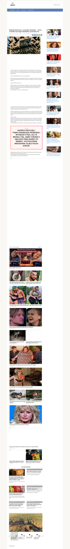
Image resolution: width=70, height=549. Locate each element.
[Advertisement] (35, 19)
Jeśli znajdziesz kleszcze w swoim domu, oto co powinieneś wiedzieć (34, 472)
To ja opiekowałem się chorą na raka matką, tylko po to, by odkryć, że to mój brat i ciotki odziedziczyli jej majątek (54, 154)
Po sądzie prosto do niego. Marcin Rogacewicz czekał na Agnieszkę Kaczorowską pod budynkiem (16, 504)
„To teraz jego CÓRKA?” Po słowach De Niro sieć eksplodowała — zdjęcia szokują (54, 87)
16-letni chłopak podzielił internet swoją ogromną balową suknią (16, 494)
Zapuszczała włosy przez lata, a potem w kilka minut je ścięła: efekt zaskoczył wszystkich (34, 504)
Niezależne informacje (29, 33)
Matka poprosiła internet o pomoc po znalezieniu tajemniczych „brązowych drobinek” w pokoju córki (34, 489)
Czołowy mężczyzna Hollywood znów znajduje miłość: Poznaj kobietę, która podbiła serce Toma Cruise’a (53, 62)
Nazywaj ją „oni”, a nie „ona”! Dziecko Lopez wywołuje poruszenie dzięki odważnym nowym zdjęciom (53, 113)
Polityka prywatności (57, 4)
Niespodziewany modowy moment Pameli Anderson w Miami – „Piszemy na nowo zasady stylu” (53, 74)
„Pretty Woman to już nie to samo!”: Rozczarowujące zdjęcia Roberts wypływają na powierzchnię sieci (53, 49)
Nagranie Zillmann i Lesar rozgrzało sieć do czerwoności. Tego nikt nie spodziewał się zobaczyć (53, 37)
